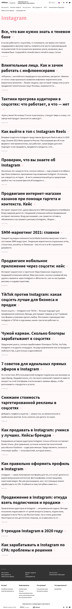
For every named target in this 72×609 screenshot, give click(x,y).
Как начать (5, 7)
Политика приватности (7, 591)
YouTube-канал (23, 589)
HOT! (45, 7)
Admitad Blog (57, 589)
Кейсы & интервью (7, 11)
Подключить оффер (42, 591)
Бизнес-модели (15, 7)
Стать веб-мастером (42, 589)
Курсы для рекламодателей (26, 595)
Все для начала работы (25, 597)
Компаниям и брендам (56, 7)
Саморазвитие (21, 11)
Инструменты (37, 7)
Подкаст (21, 591)
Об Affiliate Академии (7, 589)
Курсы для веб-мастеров (26, 593)
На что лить (27, 7)
